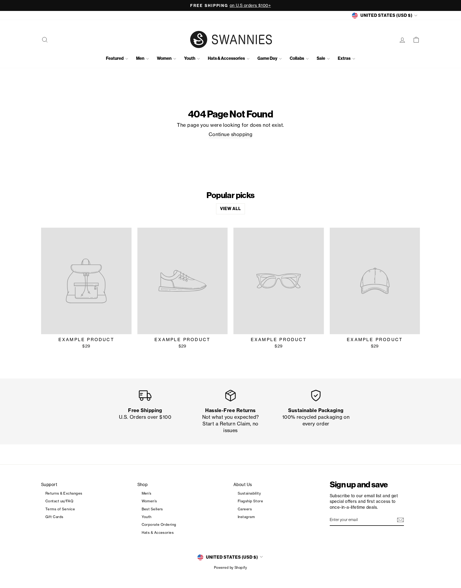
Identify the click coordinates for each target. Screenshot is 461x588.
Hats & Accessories (226, 58)
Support (49, 484)
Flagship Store (250, 501)
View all (230, 208)
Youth (190, 58)
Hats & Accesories (158, 532)
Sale (321, 58)
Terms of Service (60, 509)
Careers (245, 509)
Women (164, 58)
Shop (142, 484)
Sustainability (249, 493)
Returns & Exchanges (63, 493)
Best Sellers (152, 509)
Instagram (246, 517)
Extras (344, 58)
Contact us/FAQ (59, 501)
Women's (149, 501)
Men (140, 58)
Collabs (297, 58)
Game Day (267, 58)
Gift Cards (54, 517)
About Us (242, 484)
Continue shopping (231, 134)
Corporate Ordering (159, 524)
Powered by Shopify (230, 568)
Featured (115, 58)
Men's (147, 493)
